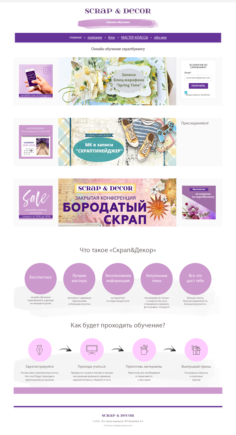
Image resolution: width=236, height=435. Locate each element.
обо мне (160, 37)
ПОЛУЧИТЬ (198, 85)
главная (76, 37)
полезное (95, 37)
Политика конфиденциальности (118, 426)
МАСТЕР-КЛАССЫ (134, 37)
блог (111, 37)
